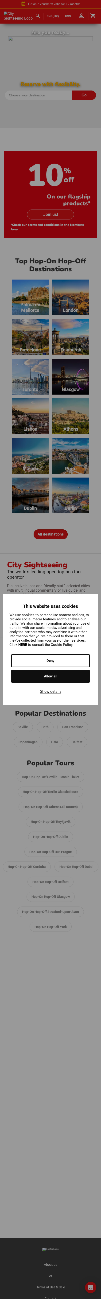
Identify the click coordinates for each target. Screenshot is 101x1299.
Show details (50, 691)
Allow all (50, 676)
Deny (50, 661)
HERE (23, 645)
